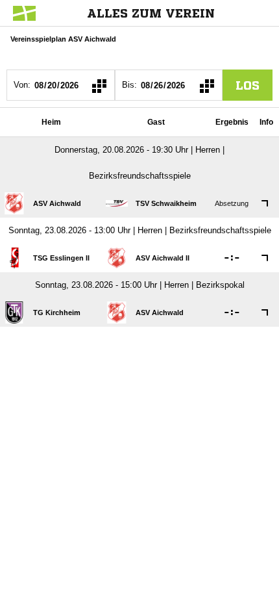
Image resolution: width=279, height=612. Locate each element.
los (248, 85)
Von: (22, 85)
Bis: (129, 85)
